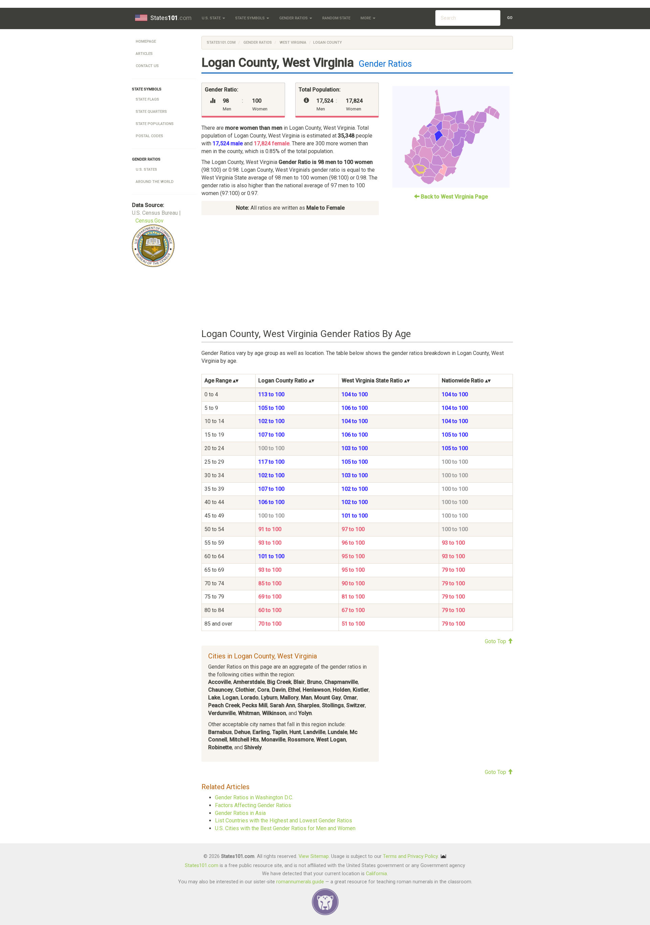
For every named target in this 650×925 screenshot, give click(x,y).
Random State (336, 18)
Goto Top (496, 641)
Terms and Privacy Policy (410, 856)
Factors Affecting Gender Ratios (253, 805)
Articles (144, 53)
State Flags (147, 99)
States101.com (221, 42)
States (171, 17)
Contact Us (147, 66)
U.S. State (212, 18)
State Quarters (151, 111)
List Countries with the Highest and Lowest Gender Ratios (283, 820)
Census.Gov (149, 220)
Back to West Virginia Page (453, 196)
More (366, 18)
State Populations (155, 124)
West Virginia (292, 42)
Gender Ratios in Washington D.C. (254, 797)
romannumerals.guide (300, 882)
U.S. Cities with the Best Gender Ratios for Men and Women (285, 828)
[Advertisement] (357, 272)
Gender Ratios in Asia (240, 813)
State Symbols (250, 18)
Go (510, 18)
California (376, 874)
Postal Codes (149, 136)
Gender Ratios (294, 18)
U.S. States (146, 169)
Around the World (155, 182)
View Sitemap (314, 856)
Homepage (146, 41)
